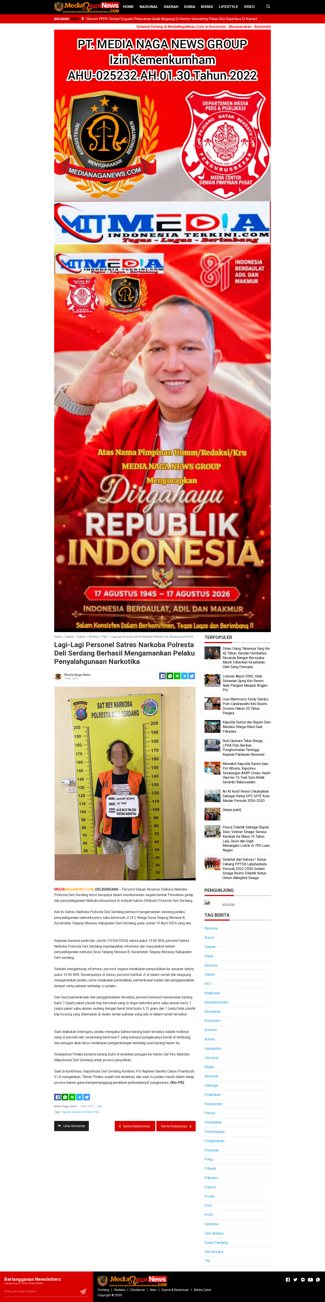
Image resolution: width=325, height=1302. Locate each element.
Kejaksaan (212, 993)
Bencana (211, 928)
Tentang (103, 1290)
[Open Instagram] (303, 1279)
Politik (209, 1196)
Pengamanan (214, 1141)
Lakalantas (213, 1048)
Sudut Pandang (216, 1243)
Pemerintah (213, 1104)
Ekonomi (211, 965)
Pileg (209, 1159)
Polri (96, 1112)
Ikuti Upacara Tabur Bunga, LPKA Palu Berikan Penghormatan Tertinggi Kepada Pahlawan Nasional (243, 748)
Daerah (171, 6)
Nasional (149, 6)
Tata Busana (214, 1252)
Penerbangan (215, 1132)
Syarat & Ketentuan (175, 1290)
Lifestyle (228, 6)
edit (99, 1106)
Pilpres (210, 1187)
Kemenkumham (216, 1002)
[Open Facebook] (288, 1279)
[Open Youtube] (310, 1279)
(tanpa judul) (232, 810)
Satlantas (212, 1224)
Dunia (189, 6)
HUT (208, 984)
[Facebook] (57, 1097)
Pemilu (210, 1113)
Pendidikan (213, 1122)
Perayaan (212, 1150)
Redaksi (119, 1290)
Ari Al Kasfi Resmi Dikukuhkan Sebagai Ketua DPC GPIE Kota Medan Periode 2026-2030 (246, 796)
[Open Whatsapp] (318, 1279)
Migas (209, 1067)
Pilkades (211, 1178)
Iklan (153, 1290)
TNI (207, 1261)
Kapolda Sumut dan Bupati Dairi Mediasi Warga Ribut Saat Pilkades (247, 727)
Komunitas (213, 1021)
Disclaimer (137, 1290)
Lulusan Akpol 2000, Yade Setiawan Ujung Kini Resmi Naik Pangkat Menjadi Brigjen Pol (245, 683)
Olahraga (211, 1085)
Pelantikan (213, 1095)
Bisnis (207, 6)
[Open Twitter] (295, 1279)
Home (128, 6)
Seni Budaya (214, 1233)
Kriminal (87, 1112)
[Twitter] (86, 1097)
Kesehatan (213, 1011)
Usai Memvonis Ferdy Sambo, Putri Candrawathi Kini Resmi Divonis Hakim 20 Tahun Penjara (246, 706)
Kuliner (210, 1039)
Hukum (76, 1112)
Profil (209, 1215)
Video (249, 6)
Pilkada (210, 1168)
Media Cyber (202, 1290)
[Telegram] (184, 676)
